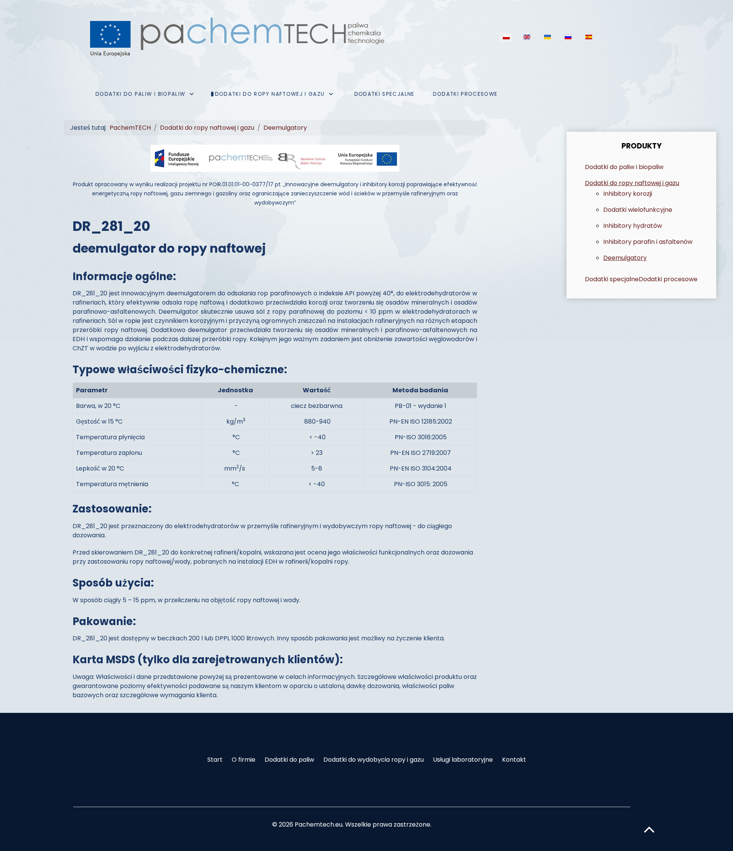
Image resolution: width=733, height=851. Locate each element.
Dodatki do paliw (289, 759)
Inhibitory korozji (627, 193)
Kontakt (514, 759)
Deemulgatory (625, 257)
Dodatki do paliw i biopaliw (624, 167)
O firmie (243, 759)
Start (215, 759)
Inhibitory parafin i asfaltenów (648, 241)
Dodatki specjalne (612, 279)
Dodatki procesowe (668, 279)
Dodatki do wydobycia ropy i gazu (373, 759)
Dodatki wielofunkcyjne (637, 209)
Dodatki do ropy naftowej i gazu (632, 183)
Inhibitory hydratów (632, 225)
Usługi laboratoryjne (463, 759)
